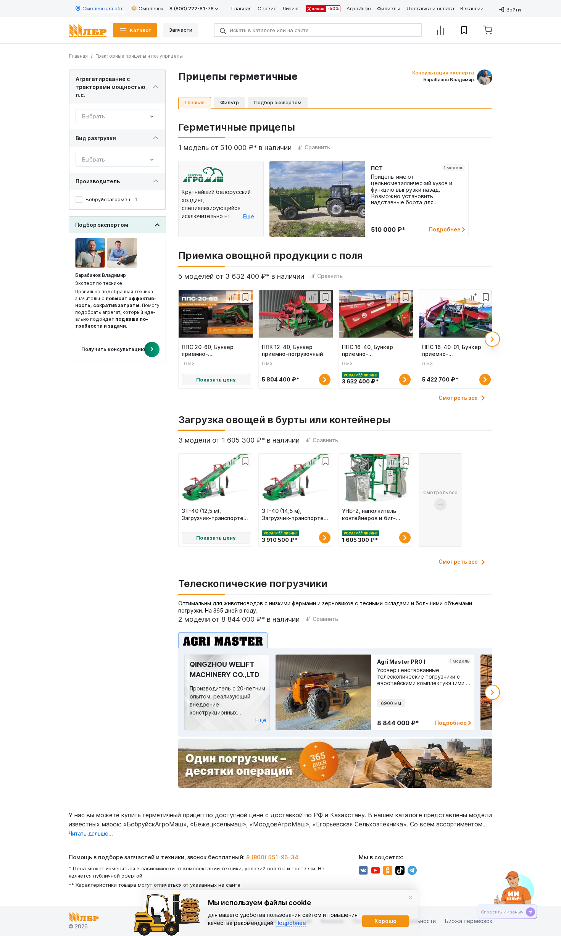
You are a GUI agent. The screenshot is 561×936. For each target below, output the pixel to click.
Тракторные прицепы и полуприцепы (139, 56)
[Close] (410, 897)
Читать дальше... (91, 833)
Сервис (267, 8)
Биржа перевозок (468, 921)
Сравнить (317, 147)
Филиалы (388, 8)
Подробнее (445, 229)
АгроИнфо (359, 8)
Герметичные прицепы (236, 127)
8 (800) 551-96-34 (272, 857)
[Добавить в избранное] (245, 297)
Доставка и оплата (430, 8)
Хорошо (385, 921)
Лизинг (291, 8)
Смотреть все (458, 398)
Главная (241, 8)
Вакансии (472, 8)
